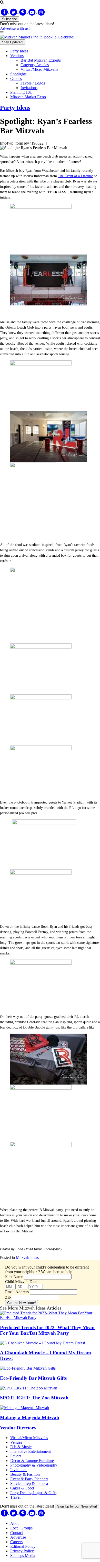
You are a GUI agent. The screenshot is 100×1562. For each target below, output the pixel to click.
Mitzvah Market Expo (28, 97)
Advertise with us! (15, 28)
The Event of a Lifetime (75, 176)
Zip (8, 1297)
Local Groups (21, 1528)
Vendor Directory (18, 1427)
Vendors (17, 55)
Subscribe (9, 19)
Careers (16, 1542)
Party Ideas (19, 51)
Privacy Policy (22, 1551)
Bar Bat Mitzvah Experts (41, 60)
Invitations (29, 88)
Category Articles (35, 65)
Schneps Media (22, 1555)
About (15, 1523)
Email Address (17, 1292)
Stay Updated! (12, 42)
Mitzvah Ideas (27, 1257)
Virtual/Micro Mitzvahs (39, 69)
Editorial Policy (22, 1546)
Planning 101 (21, 92)
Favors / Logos (33, 83)
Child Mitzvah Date (21, 1281)
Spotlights (18, 74)
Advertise (18, 1537)
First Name (14, 1276)
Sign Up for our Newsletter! (77, 1506)
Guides (16, 78)
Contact (16, 1532)
